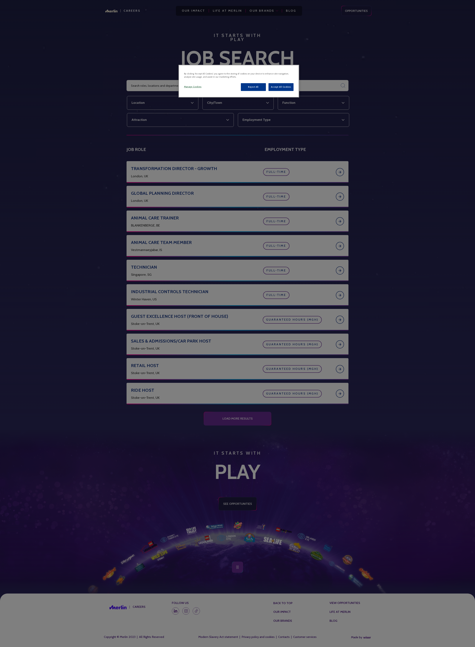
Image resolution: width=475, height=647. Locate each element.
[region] (238, 81)
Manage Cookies (193, 86)
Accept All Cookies (281, 87)
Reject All (253, 87)
